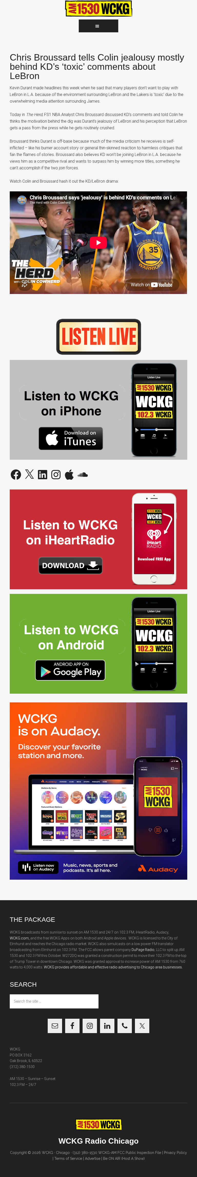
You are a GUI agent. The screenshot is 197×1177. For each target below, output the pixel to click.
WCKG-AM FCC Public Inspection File (129, 1153)
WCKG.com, (19, 938)
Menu (98, 25)
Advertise (92, 1158)
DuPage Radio (143, 950)
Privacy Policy (175, 1153)
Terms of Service (68, 1158)
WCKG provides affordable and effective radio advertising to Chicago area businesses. (113, 967)
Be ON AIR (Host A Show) (124, 1158)
